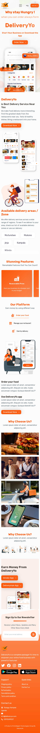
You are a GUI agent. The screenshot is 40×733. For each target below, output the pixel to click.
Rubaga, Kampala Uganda (8, 709)
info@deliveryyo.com (8, 716)
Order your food (22, 315)
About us (25, 684)
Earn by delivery (22, 331)
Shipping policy (6, 684)
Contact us (26, 687)
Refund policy (6, 690)
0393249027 (9, 719)
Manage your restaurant (22, 323)
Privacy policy (6, 687)
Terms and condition (8, 696)
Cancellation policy (8, 693)
